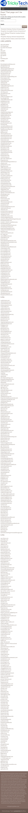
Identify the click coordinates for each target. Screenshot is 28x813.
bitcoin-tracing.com (6, 520)
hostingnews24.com (6, 455)
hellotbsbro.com (5, 149)
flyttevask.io (4, 753)
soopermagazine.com (6, 497)
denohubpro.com (5, 172)
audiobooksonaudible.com (8, 517)
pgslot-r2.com (4, 480)
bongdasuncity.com (6, 118)
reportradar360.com (6, 666)
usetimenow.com (5, 617)
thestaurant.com (5, 245)
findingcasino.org (5, 178)
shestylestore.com (5, 293)
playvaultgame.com (6, 287)
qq (1, 57)
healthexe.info (4, 697)
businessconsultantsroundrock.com (10, 523)
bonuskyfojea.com (5, 251)
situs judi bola (20, 790)
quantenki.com (4, 205)
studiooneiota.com (5, 177)
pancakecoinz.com (5, 93)
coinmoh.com (4, 422)
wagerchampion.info (6, 185)
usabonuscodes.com (6, 492)
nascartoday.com (5, 472)
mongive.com (4, 603)
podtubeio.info (4, 721)
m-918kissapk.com (6, 758)
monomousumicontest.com (8, 186)
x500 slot (20, 781)
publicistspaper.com (6, 509)
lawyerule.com (4, 682)
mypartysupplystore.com (7, 322)
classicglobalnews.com (7, 525)
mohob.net (3, 110)
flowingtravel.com (5, 594)
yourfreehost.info (5, 351)
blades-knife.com (5, 174)
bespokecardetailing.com (7, 379)
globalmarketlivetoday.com (8, 444)
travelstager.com (5, 662)
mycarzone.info (5, 200)
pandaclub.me (4, 752)
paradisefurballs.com (6, 123)
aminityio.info (4, 702)
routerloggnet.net (5, 583)
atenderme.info (5, 711)
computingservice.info (6, 152)
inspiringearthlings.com (7, 460)
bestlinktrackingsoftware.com (8, 247)
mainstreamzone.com (6, 137)
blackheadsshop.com (6, 220)
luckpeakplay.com (5, 274)
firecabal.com (4, 441)
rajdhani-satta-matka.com (7, 622)
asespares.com (4, 415)
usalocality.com (5, 306)
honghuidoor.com (5, 592)
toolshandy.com (5, 660)
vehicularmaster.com (6, 311)
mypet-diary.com (5, 654)
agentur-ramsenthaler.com (8, 192)
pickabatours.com (5, 75)
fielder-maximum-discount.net (9, 643)
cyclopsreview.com (5, 424)
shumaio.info (4, 725)
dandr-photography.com (7, 676)
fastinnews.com (5, 264)
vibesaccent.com (5, 313)
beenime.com (4, 231)
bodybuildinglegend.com (7, 673)
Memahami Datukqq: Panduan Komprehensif (12, 29)
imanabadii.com (5, 766)
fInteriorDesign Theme (8, 811)
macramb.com (4, 653)
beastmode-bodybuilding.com (9, 76)
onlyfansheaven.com (6, 639)
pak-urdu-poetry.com (6, 158)
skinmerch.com (4, 334)
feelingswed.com (5, 439)
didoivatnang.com (5, 427)
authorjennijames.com (6, 390)
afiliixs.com (4, 410)
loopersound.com (5, 340)
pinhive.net (3, 745)
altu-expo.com (4, 388)
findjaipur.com (4, 325)
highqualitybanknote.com (7, 453)
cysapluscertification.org (7, 728)
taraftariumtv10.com (6, 670)
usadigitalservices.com (7, 631)
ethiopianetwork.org (6, 143)
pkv (1, 49)
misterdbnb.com (5, 237)
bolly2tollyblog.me (6, 750)
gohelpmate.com (5, 620)
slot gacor (17, 776)
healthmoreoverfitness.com (8, 580)
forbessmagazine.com (6, 443)
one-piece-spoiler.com (6, 175)
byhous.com (4, 755)
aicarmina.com (4, 320)
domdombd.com (5, 259)
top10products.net (5, 73)
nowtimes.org (4, 736)
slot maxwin (19, 779)
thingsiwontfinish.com (6, 295)
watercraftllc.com (5, 407)
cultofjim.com (4, 326)
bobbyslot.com (4, 106)
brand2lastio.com (5, 629)
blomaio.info (4, 718)
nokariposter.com (5, 611)
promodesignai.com (6, 508)
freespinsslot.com (5, 121)
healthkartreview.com (6, 450)
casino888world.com (6, 236)
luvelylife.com (4, 651)
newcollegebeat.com (6, 331)
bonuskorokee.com (6, 253)
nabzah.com (4, 601)
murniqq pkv (23, 793)
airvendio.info (4, 696)
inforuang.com (4, 648)
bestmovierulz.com (6, 337)
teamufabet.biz (4, 561)
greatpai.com (4, 402)
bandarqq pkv (4, 58)
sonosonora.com (5, 364)
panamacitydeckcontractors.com (9, 657)
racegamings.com (5, 282)
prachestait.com (5, 693)
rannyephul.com (5, 665)
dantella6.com (4, 584)
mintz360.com (4, 109)
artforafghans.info (5, 694)
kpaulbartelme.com (6, 223)
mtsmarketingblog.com (7, 685)
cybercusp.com (4, 526)
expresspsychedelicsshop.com (8, 436)
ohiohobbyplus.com (6, 347)
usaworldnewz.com (6, 303)
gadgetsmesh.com (5, 144)
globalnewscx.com (5, 164)
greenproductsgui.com (6, 127)
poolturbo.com (4, 691)
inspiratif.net (4, 541)
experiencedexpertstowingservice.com (11, 219)
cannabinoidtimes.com (7, 126)
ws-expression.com (6, 481)
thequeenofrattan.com (6, 171)
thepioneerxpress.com (6, 558)
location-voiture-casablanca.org (9, 222)
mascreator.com (5, 467)
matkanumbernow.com (7, 577)
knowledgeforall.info (6, 628)
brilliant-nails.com (5, 674)
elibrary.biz (3, 382)
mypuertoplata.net (5, 557)
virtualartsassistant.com (7, 226)
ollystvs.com (4, 163)
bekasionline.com (5, 549)
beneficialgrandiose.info (7, 716)
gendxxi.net (4, 197)
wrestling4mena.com (6, 626)
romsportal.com (5, 290)
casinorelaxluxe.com (6, 256)
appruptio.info (4, 769)
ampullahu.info (5, 707)
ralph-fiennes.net (5, 642)
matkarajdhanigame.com (7, 86)
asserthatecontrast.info (7, 710)
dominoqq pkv (8, 787)
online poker (23, 783)
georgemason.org (5, 65)
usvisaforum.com (5, 336)
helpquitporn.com (5, 452)
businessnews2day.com (7, 211)
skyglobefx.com (5, 189)
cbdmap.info (4, 82)
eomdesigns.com (5, 194)
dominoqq (3, 54)
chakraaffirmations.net (6, 99)
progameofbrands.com (7, 571)
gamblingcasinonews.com (7, 567)
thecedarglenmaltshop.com (8, 64)
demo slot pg (12, 790)
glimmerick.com (5, 328)
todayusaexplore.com (6, 305)
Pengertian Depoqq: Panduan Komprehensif (12, 36)
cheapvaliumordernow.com (8, 229)
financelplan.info (5, 78)
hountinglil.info (5, 98)
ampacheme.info (5, 705)
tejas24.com (4, 690)
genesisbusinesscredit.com (8, 646)
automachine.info (5, 182)
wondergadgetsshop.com (7, 370)
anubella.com (4, 515)
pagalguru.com (5, 477)
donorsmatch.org (5, 735)
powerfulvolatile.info (6, 722)
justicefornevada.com (6, 146)
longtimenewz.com (6, 271)
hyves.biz (3, 742)
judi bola (7, 778)
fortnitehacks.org (5, 730)
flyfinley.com (4, 95)
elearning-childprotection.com (9, 625)
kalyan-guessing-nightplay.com (9, 612)
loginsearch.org (5, 732)
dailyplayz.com (4, 260)
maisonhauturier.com (6, 466)
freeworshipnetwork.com (7, 405)
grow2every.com (5, 447)
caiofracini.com (4, 154)
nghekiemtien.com (5, 687)
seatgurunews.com (5, 371)
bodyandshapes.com (6, 522)
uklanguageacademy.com (7, 69)
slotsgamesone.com (6, 586)
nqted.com (3, 474)
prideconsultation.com (6, 96)
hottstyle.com (4, 457)
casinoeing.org (4, 738)
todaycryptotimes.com (6, 491)
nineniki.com (4, 595)
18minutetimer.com (6, 134)
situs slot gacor (11, 779)
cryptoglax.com (5, 345)
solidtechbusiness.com (7, 216)
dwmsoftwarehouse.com (7, 430)
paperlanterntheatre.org (7, 404)
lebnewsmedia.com (6, 362)
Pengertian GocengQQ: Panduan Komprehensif (13, 31)
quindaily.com (4, 511)
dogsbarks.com (5, 429)
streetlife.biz (4, 741)
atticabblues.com (5, 418)
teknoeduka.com (5, 487)
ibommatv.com (4, 546)
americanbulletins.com (7, 413)
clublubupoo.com (5, 248)
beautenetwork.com (6, 518)
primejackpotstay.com (6, 284)
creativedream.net (5, 634)
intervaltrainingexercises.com (8, 240)
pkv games (3, 55)
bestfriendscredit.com (6, 381)
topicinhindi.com (5, 67)
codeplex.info (4, 374)
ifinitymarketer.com (6, 267)
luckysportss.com (5, 273)
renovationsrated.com (6, 501)
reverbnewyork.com (6, 333)
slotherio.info (4, 727)
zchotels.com (4, 483)
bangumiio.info (5, 713)
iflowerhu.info (4, 762)
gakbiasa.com (4, 761)
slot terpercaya (4, 46)
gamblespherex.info (6, 191)
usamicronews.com (6, 276)
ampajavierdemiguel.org (7, 314)
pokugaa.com (4, 285)
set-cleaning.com (5, 506)
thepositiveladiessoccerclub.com (9, 398)
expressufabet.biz (5, 555)
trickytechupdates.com (13, 806)
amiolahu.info (4, 704)
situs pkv (3, 50)
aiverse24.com (4, 514)
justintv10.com (4, 680)
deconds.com (4, 529)
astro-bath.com (5, 385)
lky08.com (3, 640)
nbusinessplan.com (6, 550)
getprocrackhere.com (6, 262)
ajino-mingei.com (5, 350)
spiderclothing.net (5, 368)
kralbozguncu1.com (6, 463)
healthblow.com (5, 619)
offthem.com (4, 544)
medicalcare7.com (5, 598)
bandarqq (3, 52)
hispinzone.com (5, 588)
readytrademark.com (6, 500)
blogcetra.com (4, 160)
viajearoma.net (4, 391)
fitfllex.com (3, 645)
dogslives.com (4, 166)
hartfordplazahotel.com (7, 756)
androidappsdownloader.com (8, 615)
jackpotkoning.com (6, 268)
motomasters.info (5, 199)
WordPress (23, 811)
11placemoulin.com (6, 107)
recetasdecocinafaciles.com (8, 399)
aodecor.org (4, 733)
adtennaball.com (5, 600)
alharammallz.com (5, 412)
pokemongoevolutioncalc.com (9, 279)
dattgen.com (4, 426)
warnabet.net (4, 747)
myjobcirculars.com (6, 578)
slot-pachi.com (4, 120)
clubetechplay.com (5, 257)
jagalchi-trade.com (5, 339)
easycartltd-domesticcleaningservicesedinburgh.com (11, 531)
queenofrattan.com (6, 169)
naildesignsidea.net (6, 401)
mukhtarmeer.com (5, 470)
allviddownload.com (6, 564)
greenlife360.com (5, 552)
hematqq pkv (5, 795)
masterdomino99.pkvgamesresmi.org (11, 803)
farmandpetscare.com (6, 151)
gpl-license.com (5, 446)
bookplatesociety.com (6, 361)
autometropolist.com (6, 419)
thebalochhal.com (5, 309)
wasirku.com (4, 688)
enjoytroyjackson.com (6, 432)
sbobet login (13, 792)
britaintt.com (4, 528)
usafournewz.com (5, 308)
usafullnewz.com (5, 300)
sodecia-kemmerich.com (7, 233)
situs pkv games (5, 44)
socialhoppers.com (5, 632)
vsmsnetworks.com (6, 543)
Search (2, 24)
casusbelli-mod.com (6, 359)
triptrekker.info (4, 195)
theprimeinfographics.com (7, 228)
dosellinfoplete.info (6, 719)
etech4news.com (5, 435)
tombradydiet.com (5, 356)
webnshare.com (5, 140)
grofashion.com (5, 277)
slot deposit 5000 (20, 801)
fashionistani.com (5, 438)
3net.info (3, 373)
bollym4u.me (4, 749)
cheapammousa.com (6, 396)
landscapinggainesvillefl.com (8, 464)
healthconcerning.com (6, 129)
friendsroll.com (5, 367)
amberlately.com (5, 317)
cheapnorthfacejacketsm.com (8, 353)
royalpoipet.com (5, 243)
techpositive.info (5, 155)
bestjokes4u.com (5, 101)
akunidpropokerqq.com (7, 378)
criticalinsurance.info (6, 609)
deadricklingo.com (5, 188)
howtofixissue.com (5, 560)
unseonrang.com (5, 157)
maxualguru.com (5, 116)
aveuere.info (4, 124)
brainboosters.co (5, 316)
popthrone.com (5, 87)
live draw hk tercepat (6, 47)
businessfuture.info (6, 79)
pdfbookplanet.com (6, 168)
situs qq (6, 789)
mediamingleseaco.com (7, 684)
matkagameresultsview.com (8, 605)
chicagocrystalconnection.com (8, 764)
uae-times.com (4, 538)
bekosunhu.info (5, 714)
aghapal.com (4, 387)
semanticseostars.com (6, 135)
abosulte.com (4, 512)
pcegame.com (4, 478)
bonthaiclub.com (5, 357)
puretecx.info (4, 699)
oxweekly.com (4, 656)
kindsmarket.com (5, 649)
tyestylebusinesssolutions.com (9, 242)
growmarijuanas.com (6, 138)
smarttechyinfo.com (6, 113)
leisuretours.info (5, 147)
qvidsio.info (4, 724)
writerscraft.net (4, 623)
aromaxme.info (4, 708)
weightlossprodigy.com (7, 112)
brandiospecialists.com (7, 597)
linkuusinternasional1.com (8, 365)
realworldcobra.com (6, 180)
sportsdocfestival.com (6, 291)
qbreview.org (4, 572)
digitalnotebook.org (6, 115)
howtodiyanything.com (7, 458)
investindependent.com (7, 461)
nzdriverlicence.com (6, 475)
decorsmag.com (5, 566)
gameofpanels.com (6, 614)
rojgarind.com (4, 130)
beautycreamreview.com (7, 421)
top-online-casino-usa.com (8, 591)
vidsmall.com (4, 209)
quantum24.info (5, 203)
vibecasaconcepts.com (6, 202)
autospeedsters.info (6, 183)
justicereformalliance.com (7, 344)
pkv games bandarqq (18, 773)
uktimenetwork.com (6, 302)
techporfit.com (4, 547)
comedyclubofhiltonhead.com (8, 225)
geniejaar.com (4, 104)
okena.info (3, 376)
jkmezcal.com (4, 239)
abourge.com (4, 409)
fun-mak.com (4, 234)
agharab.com (4, 395)
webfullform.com (5, 563)
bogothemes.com (5, 348)
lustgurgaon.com (5, 103)
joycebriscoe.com (5, 319)
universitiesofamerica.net (7, 569)
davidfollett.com (5, 330)
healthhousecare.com (6, 449)
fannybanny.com (5, 265)
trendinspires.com (5, 663)
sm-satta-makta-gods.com (7, 494)
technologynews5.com (7, 486)
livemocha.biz (4, 739)
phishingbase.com (5, 281)
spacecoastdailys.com (6, 498)
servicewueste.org (5, 574)
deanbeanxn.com (5, 84)
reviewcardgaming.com (7, 217)
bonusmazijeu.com (5, 250)
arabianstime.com (5, 416)
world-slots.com (5, 89)
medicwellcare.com (6, 208)
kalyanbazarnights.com (7, 589)
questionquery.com (6, 671)
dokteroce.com (4, 677)
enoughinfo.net (5, 744)
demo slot (6, 781)
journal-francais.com (6, 679)
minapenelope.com (6, 342)
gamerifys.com (4, 540)
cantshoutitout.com (6, 553)
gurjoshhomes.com (6, 354)
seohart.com (4, 504)
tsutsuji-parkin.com (6, 393)
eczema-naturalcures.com (7, 384)
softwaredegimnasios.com (7, 495)
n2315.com (4, 636)
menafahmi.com (5, 469)
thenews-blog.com (5, 489)
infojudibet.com (5, 81)
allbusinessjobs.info (6, 72)
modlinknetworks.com (6, 270)
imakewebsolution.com (7, 90)
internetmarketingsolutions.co (8, 161)
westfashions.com (5, 659)
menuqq (3, 773)
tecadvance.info (5, 701)
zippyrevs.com (4, 575)
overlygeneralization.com (7, 141)
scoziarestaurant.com (6, 503)
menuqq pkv (15, 793)
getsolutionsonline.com (7, 606)
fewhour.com (4, 132)
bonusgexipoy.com (5, 254)
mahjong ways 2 (8, 798)
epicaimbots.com (5, 433)
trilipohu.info (4, 767)
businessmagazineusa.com (8, 206)
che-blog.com (4, 92)
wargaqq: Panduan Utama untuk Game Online (13, 38)
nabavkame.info (5, 759)
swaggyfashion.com (6, 668)
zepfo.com (3, 484)
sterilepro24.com (5, 214)
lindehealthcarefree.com (7, 70)
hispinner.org (4, 608)
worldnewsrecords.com (7, 212)
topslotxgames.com (6, 581)
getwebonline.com (5, 637)
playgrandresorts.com (6, 288)
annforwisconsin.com (6, 323)
